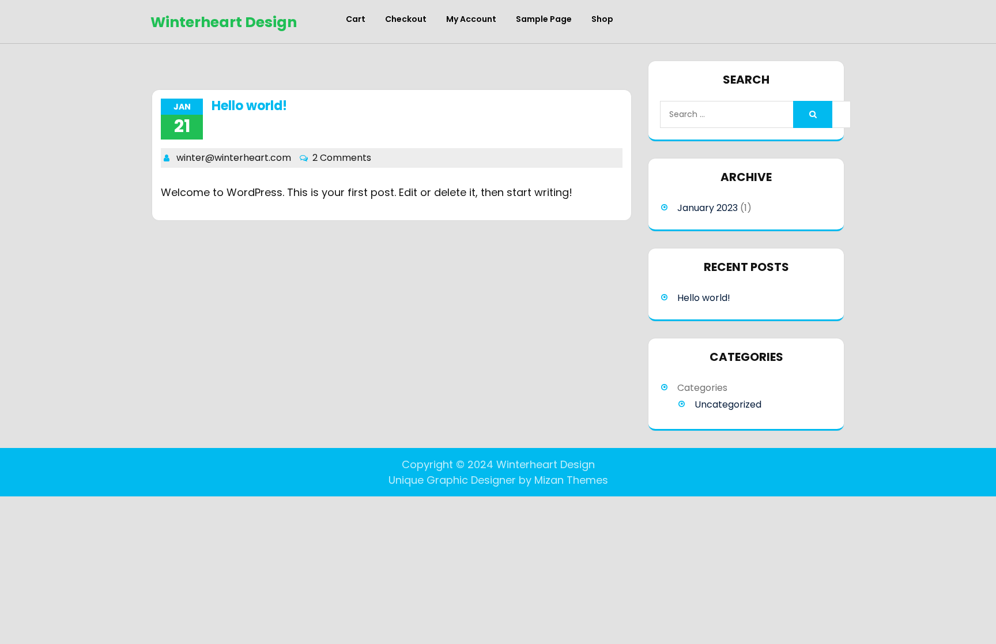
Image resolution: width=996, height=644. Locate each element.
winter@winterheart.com (233, 157)
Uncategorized (728, 404)
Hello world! (249, 106)
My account (471, 19)
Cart (355, 19)
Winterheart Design (223, 22)
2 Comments (341, 157)
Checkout (406, 19)
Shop (602, 19)
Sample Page (544, 19)
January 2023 (707, 207)
